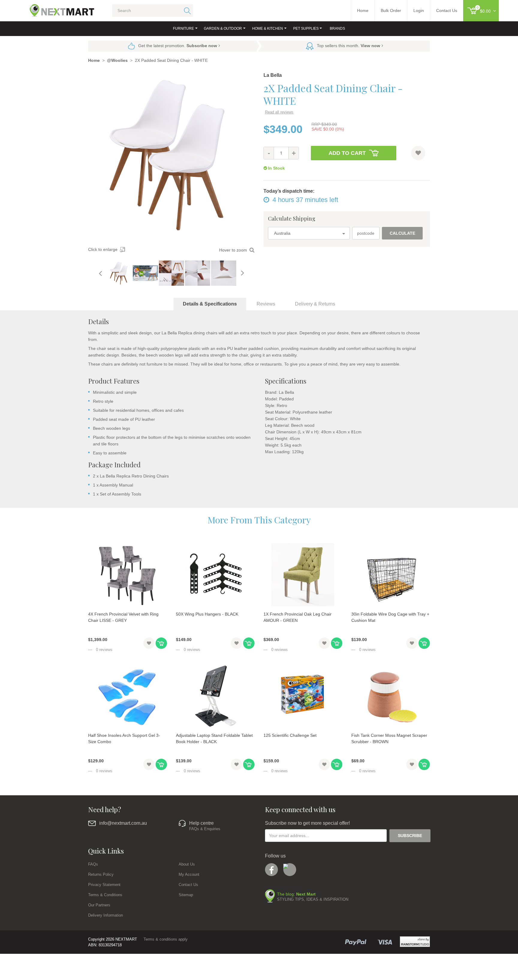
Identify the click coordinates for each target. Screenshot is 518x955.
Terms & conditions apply (166, 939)
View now (370, 45)
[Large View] (119, 273)
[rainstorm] (415, 941)
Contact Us (188, 884)
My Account (189, 874)
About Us (187, 864)
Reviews (266, 303)
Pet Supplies (306, 28)
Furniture (183, 28)
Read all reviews (279, 112)
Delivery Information (105, 915)
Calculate (402, 233)
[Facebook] (271, 869)
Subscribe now (201, 45)
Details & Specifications (210, 303)
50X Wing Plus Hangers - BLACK (207, 614)
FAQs (93, 864)
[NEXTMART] (56, 8)
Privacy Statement (104, 884)
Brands (337, 28)
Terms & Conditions (105, 895)
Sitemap (186, 895)
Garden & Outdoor (223, 28)
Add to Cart (347, 153)
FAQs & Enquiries (204, 829)
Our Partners (99, 905)
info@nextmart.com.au (123, 823)
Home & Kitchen (267, 28)
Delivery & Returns (315, 303)
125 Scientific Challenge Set (290, 735)
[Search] (186, 10)
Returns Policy (101, 874)
